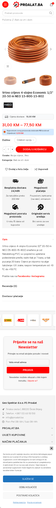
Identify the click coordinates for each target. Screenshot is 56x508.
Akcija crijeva (16, 155)
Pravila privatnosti (34, 502)
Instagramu (38, 276)
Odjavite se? (32, 381)
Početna (6, 19)
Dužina (6, 140)
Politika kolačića (19, 502)
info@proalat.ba (14, 417)
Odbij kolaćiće (28, 487)
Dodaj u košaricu (34, 149)
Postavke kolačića (28, 495)
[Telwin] (9, 320)
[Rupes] (47, 320)
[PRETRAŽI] (50, 13)
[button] (51, 448)
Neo (27, 155)
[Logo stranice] (28, 4)
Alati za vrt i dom (23, 19)
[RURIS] (35, 320)
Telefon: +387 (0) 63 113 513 (20, 413)
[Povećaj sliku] (7, 66)
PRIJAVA (28, 370)
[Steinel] (22, 320)
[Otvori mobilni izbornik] (5, 5)
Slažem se (28, 479)
